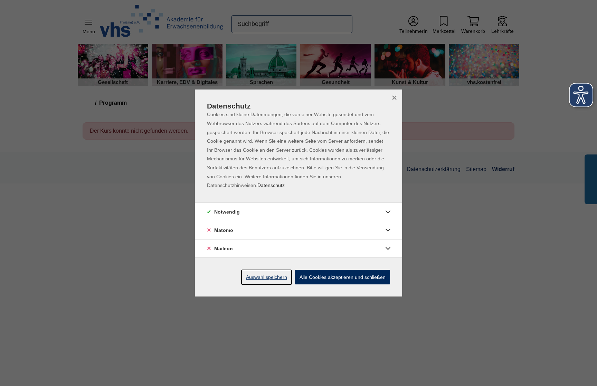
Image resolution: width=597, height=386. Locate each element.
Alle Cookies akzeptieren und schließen (343, 277)
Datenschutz (271, 185)
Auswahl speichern (266, 277)
